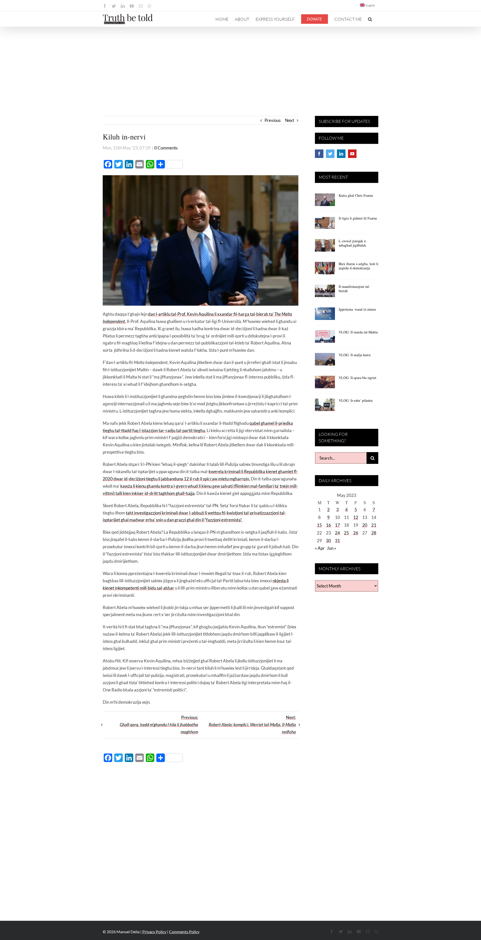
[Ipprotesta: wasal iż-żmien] (325, 315)
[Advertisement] (240, 65)
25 (346, 532)
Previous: (159, 724)
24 (337, 532)
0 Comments (166, 147)
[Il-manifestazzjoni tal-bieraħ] (325, 293)
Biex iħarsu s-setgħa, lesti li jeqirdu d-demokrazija (358, 265)
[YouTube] (352, 153)
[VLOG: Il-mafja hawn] (325, 361)
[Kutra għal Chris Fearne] (325, 202)
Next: (252, 724)
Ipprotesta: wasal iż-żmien (357, 309)
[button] (370, 19)
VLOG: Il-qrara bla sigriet (357, 377)
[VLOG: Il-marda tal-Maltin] (325, 338)
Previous (273, 120)
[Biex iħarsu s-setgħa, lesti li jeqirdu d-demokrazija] (325, 270)
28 (373, 532)
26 (355, 532)
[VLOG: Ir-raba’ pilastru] (325, 407)
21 (373, 525)
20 (364, 525)
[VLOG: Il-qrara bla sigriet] (325, 384)
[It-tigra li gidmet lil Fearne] (325, 224)
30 (328, 540)
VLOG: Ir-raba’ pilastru (356, 400)
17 (337, 525)
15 (319, 525)
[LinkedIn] (341, 153)
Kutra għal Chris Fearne (356, 195)
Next (289, 120)
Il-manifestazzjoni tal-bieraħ (354, 288)
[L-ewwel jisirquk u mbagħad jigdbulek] (325, 247)
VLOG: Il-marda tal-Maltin (358, 332)
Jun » (331, 548)
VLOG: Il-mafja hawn (355, 354)
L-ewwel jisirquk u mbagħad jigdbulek (352, 243)
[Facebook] (319, 153)
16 (328, 525)
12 (355, 517)
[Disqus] (200, 838)
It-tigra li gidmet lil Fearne (358, 218)
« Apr (320, 548)
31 (337, 540)
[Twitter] (330, 153)
